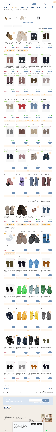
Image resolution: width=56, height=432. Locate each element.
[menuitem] (6, 7)
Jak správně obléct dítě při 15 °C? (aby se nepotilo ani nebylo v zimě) (21, 418)
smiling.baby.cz (7, 419)
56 (4, 256)
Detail (14, 47)
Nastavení (16, 429)
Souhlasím (39, 424)
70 (30, 149)
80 (7, 149)
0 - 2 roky (17, 308)
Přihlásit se (46, 400)
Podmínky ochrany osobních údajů (33, 417)
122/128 (8, 203)
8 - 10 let (47, 53)
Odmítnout (34, 424)
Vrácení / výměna (31, 420)
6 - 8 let (29, 53)
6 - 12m (33, 203)
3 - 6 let (29, 99)
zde (23, 427)
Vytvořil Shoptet (50, 430)
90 (33, 149)
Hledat (34, 4)
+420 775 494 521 (7, 416)
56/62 (31, 231)
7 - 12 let (32, 99)
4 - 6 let (32, 53)
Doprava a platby (31, 418)
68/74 (34, 231)
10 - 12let (35, 53)
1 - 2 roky (29, 124)
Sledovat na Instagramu (47, 422)
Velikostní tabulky (31, 421)
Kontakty (30, 419)
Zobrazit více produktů (27, 22)
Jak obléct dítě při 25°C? (19, 414)
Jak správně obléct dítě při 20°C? (20, 416)
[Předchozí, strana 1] (49, 388)
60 (4, 149)
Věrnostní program (27, 0)
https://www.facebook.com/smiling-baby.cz (9, 418)
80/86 (29, 231)
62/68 (19, 53)
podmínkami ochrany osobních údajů (45, 402)
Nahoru (6, 388)
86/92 (24, 53)
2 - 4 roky (5, 53)
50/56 (17, 53)
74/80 (21, 53)
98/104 (5, 203)
